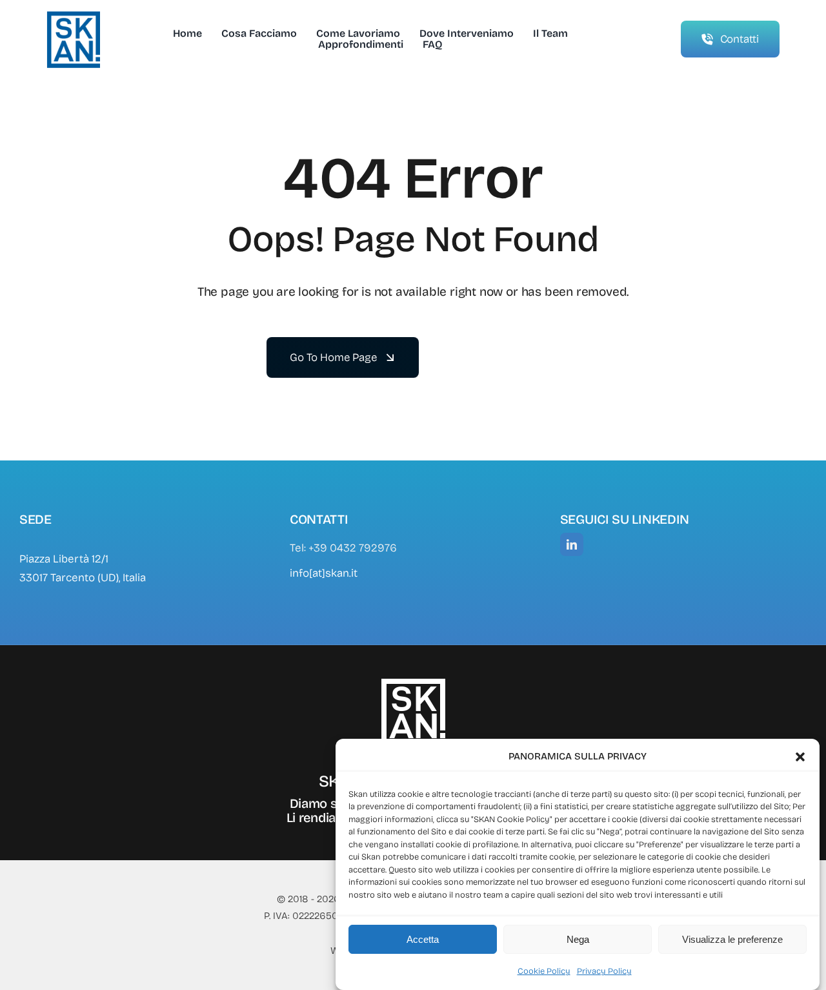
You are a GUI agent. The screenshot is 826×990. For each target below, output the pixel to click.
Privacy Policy (604, 971)
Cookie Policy (544, 971)
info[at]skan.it (324, 573)
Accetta (423, 939)
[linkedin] (571, 544)
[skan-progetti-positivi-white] (413, 683)
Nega (578, 939)
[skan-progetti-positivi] (73, 16)
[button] (800, 756)
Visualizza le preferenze (732, 939)
